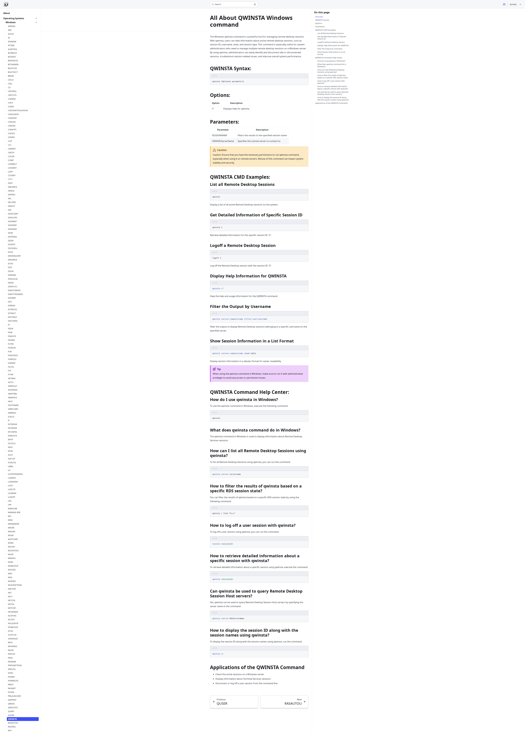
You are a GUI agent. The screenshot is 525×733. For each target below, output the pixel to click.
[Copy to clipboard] (305, 81)
